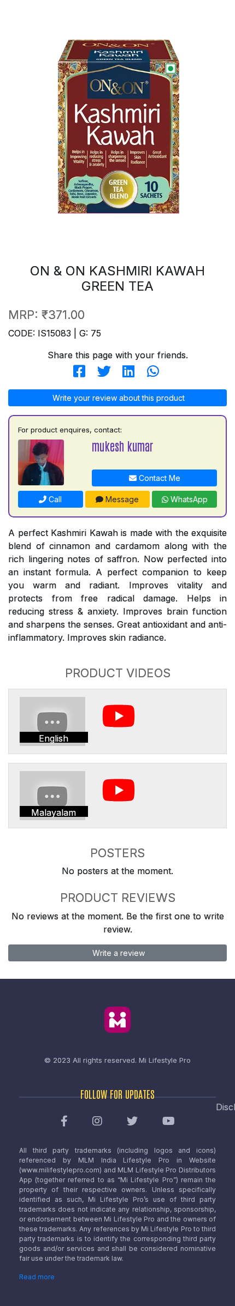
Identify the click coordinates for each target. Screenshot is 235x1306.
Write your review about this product (117, 397)
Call (54, 499)
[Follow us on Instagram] (97, 1121)
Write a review (117, 953)
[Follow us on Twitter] (132, 1121)
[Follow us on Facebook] (64, 1121)
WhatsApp (188, 499)
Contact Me (158, 478)
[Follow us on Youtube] (168, 1121)
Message (121, 499)
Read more (37, 1277)
